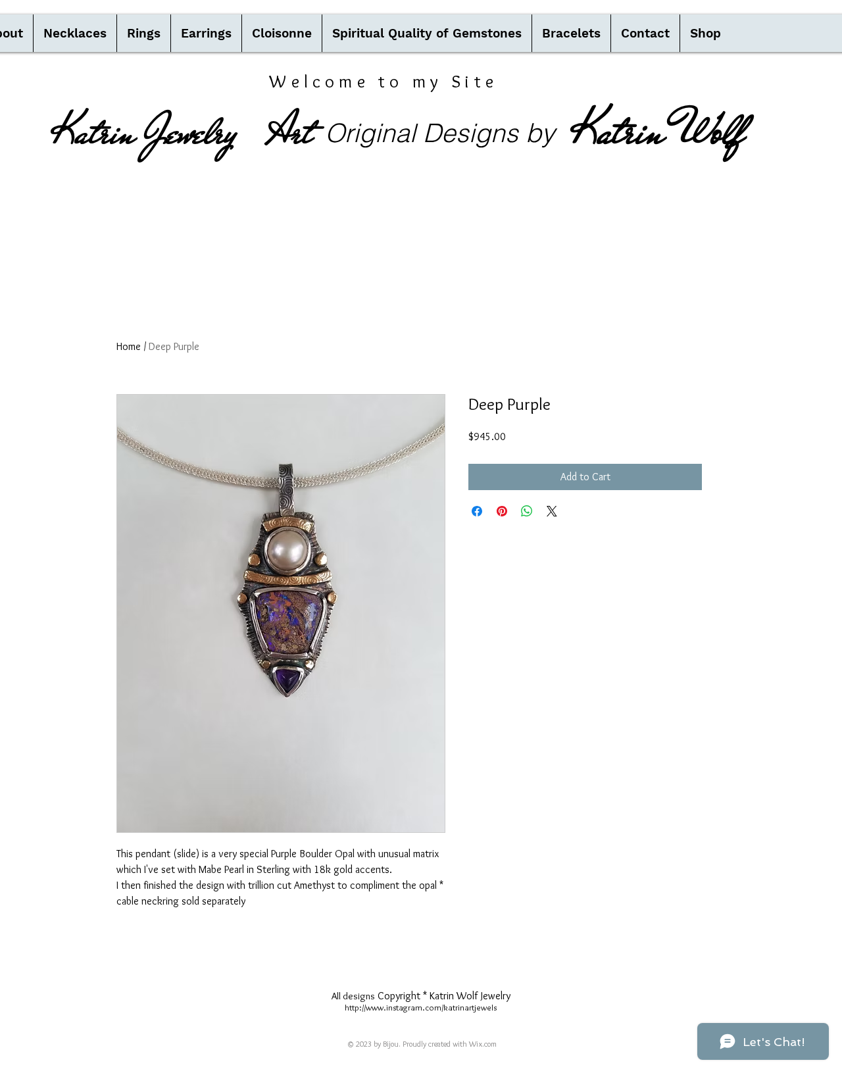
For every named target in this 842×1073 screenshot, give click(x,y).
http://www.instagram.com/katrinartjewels (421, 1007)
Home (128, 346)
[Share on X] (552, 511)
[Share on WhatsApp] (527, 511)
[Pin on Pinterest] (502, 511)
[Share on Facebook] (477, 511)
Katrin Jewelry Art (182, 132)
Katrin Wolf (658, 131)
